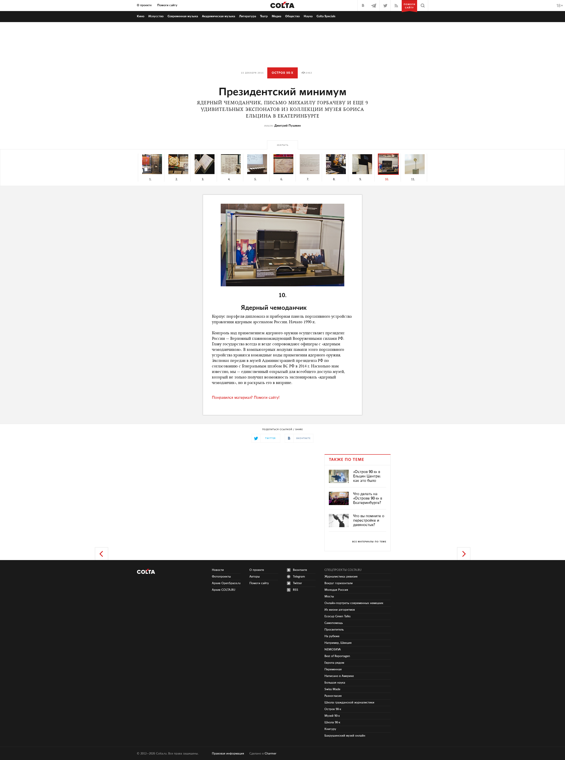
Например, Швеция (338, 642)
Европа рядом (334, 662)
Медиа (276, 16)
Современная (183, 16)
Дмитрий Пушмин (287, 125)
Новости (218, 570)
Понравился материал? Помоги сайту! (245, 398)
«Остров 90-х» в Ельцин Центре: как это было (367, 476)
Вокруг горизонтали (338, 583)
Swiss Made (332, 689)
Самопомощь (333, 623)
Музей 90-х (332, 715)
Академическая (218, 16)
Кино (140, 16)
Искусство (156, 16)
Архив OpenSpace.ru (226, 583)
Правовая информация (228, 753)
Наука (308, 16)
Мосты (329, 596)
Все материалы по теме (369, 542)
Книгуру (330, 729)
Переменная (333, 669)
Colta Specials (325, 16)
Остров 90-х (282, 72)
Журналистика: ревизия (341, 576)
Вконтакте (300, 570)
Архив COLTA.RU (223, 589)
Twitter (297, 583)
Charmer (270, 753)
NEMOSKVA (332, 649)
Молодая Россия (336, 589)
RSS (295, 589)
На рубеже (331, 636)
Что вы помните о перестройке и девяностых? (368, 520)
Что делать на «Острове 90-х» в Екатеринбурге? (367, 498)
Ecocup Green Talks (337, 616)
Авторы (254, 576)
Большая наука (334, 682)
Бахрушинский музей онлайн (344, 735)
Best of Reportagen (337, 656)
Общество (292, 16)
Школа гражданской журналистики (349, 702)
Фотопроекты (221, 576)
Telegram (299, 576)
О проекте (144, 5)
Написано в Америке (339, 676)
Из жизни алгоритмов (339, 609)
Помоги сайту (167, 5)
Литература (247, 16)
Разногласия (333, 695)
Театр (264, 16)
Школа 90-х (332, 722)
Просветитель (334, 629)
